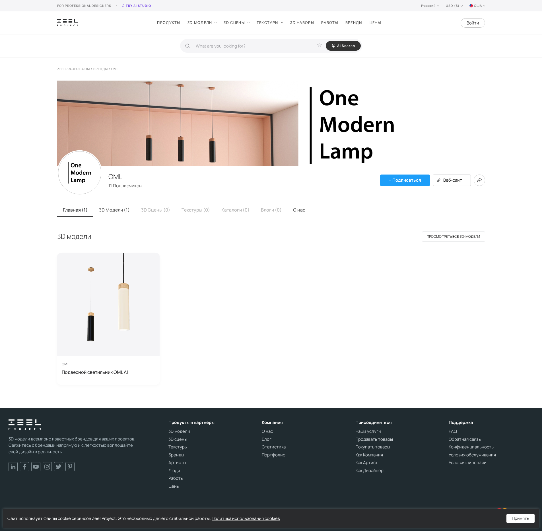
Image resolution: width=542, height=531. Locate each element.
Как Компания (369, 455)
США (478, 5)
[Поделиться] (479, 180)
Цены (375, 22)
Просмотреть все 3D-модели (453, 236)
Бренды (354, 22)
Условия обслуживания (472, 455)
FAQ (453, 431)
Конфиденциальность (471, 447)
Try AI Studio (138, 5)
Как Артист (366, 463)
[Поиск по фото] (319, 46)
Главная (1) (75, 210)
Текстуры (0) (196, 210)
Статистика (274, 447)
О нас (299, 210)
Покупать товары (372, 447)
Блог (266, 439)
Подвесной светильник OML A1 (95, 372)
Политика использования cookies (246, 518)
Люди (174, 470)
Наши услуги (368, 431)
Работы (330, 22)
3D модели (199, 22)
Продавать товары (374, 439)
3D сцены (234, 22)
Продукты (168, 22)
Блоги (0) (271, 210)
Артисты (177, 463)
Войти (473, 23)
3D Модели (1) (114, 210)
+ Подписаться (405, 180)
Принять (520, 518)
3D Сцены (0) (155, 210)
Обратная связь (465, 439)
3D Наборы (302, 22)
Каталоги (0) (235, 210)
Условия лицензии (468, 463)
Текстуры (268, 22)
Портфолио (273, 455)
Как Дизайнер (369, 470)
